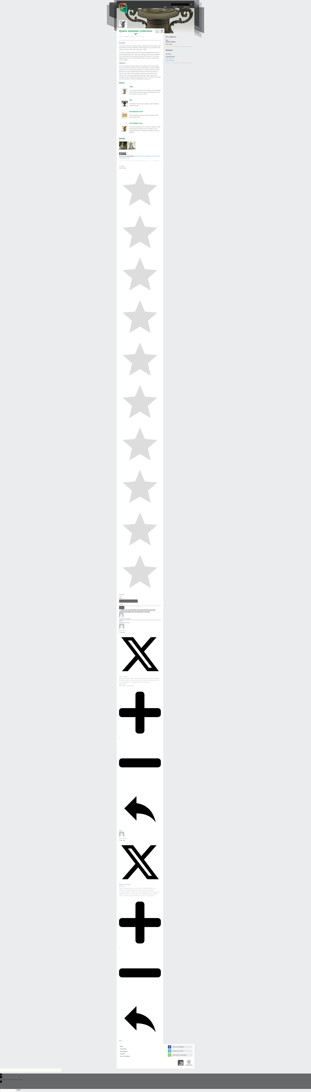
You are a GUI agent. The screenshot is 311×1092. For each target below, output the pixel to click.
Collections (126, 36)
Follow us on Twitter (178, 1051)
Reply (2, 1088)
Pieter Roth (127, 884)
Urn (130, 100)
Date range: (169, 44)
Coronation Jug (135, 123)
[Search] (191, 4)
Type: (167, 40)
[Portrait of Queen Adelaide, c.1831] (131, 149)
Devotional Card (136, 112)
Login (120, 596)
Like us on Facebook (178, 1047)
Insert (18, 1089)
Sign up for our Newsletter (179, 1055)
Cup (131, 87)
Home (120, 36)
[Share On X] (140, 674)
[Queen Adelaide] (123, 149)
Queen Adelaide (170, 58)
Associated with (170, 56)
